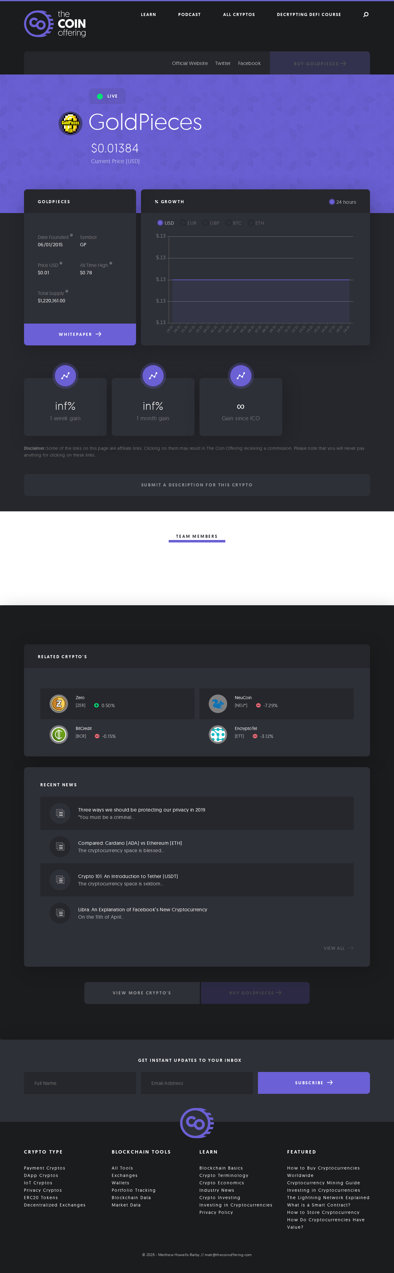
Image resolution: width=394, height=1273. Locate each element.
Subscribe (310, 1083)
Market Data (126, 1205)
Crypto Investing (220, 1197)
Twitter (223, 63)
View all (335, 948)
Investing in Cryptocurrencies (236, 1205)
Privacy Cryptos (43, 1190)
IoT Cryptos (38, 1183)
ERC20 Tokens (41, 1197)
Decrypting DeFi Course (309, 14)
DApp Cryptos (41, 1175)
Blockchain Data (131, 1197)
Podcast (189, 14)
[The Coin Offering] (197, 1124)
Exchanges (125, 1175)
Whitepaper (76, 334)
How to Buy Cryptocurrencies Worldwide (323, 1171)
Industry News (217, 1190)
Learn (148, 14)
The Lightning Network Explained (328, 1197)
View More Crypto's (142, 993)
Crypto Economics (221, 1183)
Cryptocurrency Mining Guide (323, 1183)
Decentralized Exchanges (55, 1205)
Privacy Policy (216, 1212)
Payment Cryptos (45, 1168)
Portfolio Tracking (134, 1190)
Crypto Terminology (224, 1175)
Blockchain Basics (221, 1168)
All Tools (122, 1168)
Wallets (121, 1183)
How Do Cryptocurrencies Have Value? (326, 1223)
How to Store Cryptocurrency (323, 1212)
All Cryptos (239, 14)
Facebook (249, 63)
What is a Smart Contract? (319, 1205)
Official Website (190, 63)
